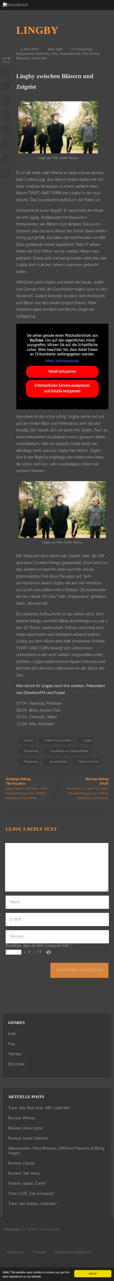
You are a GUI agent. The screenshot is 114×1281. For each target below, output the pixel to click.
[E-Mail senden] (5, 160)
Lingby (87, 740)
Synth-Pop (39, 58)
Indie (12, 1034)
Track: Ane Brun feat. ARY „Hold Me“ (39, 1108)
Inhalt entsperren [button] (62, 371)
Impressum (15, 1252)
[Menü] (104, 10)
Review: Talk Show (24, 1173)
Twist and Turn (88, 761)
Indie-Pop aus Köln (58, 740)
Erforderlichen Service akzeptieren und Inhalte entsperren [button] (62, 388)
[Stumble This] (5, 131)
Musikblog (31, 751)
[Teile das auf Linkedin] (5, 117)
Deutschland (25, 53)
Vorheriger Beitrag (18, 782)
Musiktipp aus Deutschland (69, 751)
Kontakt (39, 1252)
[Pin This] (5, 102)
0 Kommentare (81, 49)
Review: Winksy (21, 1118)
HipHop (14, 1054)
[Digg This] (5, 146)
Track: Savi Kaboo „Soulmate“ (32, 1204)
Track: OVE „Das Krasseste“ (31, 1194)
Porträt (94, 53)
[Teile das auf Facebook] (5, 73)
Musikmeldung (70, 53)
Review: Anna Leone (25, 1128)
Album (28, 740)
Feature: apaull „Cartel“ (27, 1184)
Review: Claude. (22, 1163)
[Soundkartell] (15, 5)
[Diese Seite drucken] (5, 175)
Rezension (23, 58)
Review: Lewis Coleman (28, 1138)
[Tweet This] (5, 87)
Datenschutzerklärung (73, 1252)
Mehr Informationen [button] (62, 361)
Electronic (16, 1064)
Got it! (93, 1273)
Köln (54, 53)
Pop (85, 53)
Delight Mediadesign (43, 1229)
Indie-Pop (42, 53)
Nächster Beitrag (96, 782)
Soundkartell (58, 761)
